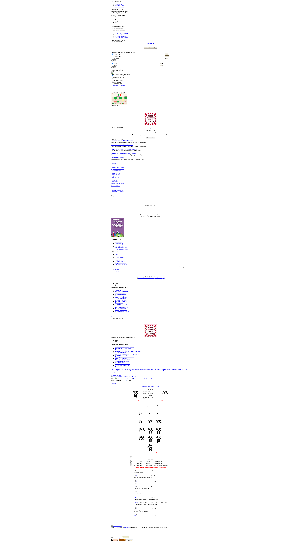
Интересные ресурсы (120, 263)
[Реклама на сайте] (150, 124)
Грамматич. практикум (121, 301)
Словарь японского (120, 294)
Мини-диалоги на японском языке (124, 357)
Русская (117, 269)
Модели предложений (121, 297)
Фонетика (118, 290)
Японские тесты (115, 173)
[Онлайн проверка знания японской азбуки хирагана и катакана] (119, 104)
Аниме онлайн (115, 188)
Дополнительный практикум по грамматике (127, 354)
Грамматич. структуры (121, 300)
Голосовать (115, 85)
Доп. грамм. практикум (121, 307)
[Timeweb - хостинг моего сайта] (125, 537)
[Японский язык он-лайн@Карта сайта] (142, 379)
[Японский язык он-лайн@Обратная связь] (113, 379)
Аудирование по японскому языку (124, 347)
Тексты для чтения (116, 174)
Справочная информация (122, 311)
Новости (113, 164)
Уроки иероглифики (116, 170)
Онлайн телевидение (117, 190)
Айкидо (117, 254)
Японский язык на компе (121, 247)
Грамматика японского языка (123, 348)
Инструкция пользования (121, 33)
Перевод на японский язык (122, 359)
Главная (113, 163)
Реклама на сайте (119, 245)
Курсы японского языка (121, 264)
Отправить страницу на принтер (150, 386)
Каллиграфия (118, 255)
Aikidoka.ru (127, 527)
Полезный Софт (115, 186)
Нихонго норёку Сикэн (117, 183)
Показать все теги (116, 317)
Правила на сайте (119, 7)
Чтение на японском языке (122, 365)
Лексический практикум (121, 296)
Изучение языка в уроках (121, 249)
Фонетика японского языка (122, 364)
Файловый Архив (119, 246)
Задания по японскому (121, 304)
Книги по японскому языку (118, 191)
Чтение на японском (120, 308)
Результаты (122, 85)
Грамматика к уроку (120, 293)
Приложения (114, 181)
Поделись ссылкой (120, 261)
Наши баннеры (119, 243)
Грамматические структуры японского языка (127, 349)
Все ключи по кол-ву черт (121, 37)
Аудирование (115, 176)
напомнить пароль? (120, 5)
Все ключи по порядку (121, 36)
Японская (117, 271)
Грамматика (114, 180)
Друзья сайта (118, 260)
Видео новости (115, 177)
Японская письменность (121, 291)
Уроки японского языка (117, 169)
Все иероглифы (119, 34)
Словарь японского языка (122, 361)
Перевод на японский (121, 310)
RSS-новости (118, 242)
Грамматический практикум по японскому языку (128, 351)
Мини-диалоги (119, 303)
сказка (179, 371)
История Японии (119, 257)
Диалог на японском (120, 298)
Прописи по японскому (117, 167)
